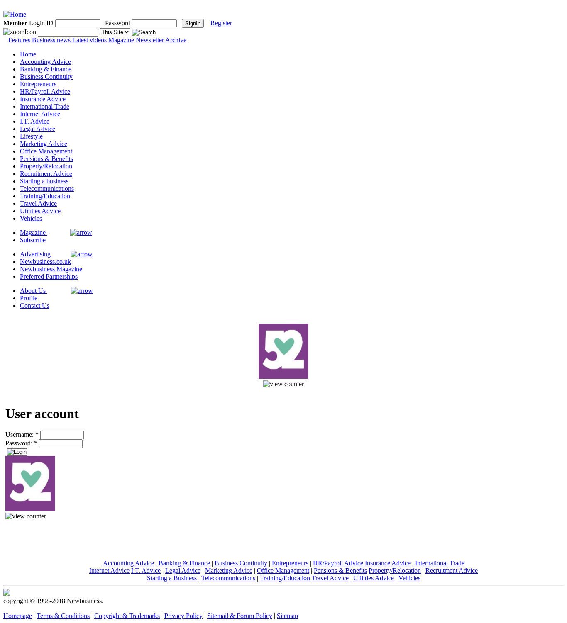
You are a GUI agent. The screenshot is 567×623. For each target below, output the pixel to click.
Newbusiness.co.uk (45, 261)
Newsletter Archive (161, 40)
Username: (22, 434)
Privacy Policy (183, 615)
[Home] (14, 14)
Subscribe (33, 239)
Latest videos (89, 40)
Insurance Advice (43, 98)
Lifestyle (31, 136)
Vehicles (31, 218)
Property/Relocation (46, 166)
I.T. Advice (34, 121)
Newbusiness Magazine (51, 269)
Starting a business (44, 181)
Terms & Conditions (63, 615)
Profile (28, 298)
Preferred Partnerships (49, 276)
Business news (51, 40)
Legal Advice (37, 128)
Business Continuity (46, 76)
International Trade (44, 106)
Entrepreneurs (38, 84)
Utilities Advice (40, 210)
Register (221, 23)
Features (19, 40)
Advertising (36, 254)
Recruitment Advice (46, 173)
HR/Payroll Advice (45, 91)
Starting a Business (172, 578)
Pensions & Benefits (46, 158)
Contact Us (34, 305)
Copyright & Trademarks (127, 615)
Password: (21, 443)
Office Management (46, 151)
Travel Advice (38, 203)
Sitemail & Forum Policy (239, 615)
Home (28, 54)
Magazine (121, 40)
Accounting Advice (45, 61)
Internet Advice (40, 113)
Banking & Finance (45, 69)
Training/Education (45, 196)
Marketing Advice (43, 143)
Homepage (17, 615)
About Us (33, 290)
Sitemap (287, 615)
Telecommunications (47, 188)
